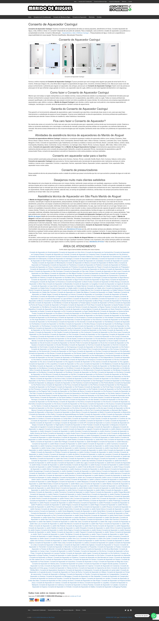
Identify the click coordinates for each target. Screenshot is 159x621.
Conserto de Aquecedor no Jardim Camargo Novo (69, 446)
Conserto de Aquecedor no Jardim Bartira (62, 439)
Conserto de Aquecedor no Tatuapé (117, 511)
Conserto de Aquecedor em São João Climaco (79, 271)
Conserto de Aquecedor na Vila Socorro (98, 402)
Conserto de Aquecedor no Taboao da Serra (63, 568)
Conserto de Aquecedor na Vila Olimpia (79, 378)
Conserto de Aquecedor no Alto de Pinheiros (51, 410)
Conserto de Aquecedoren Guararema (52, 570)
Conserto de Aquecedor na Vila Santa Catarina (105, 393)
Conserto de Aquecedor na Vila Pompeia (70, 387)
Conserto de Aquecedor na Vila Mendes (55, 359)
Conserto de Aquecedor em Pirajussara (116, 267)
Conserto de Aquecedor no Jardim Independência (75, 473)
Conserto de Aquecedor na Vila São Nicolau (43, 402)
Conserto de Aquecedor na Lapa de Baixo (59, 299)
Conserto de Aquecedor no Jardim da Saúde (89, 456)
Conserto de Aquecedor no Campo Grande (86, 418)
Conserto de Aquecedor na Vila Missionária (89, 368)
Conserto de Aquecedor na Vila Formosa (105, 349)
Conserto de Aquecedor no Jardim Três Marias (57, 534)
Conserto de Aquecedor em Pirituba (42, 269)
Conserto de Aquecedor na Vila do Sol (94, 343)
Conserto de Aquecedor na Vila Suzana (101, 404)
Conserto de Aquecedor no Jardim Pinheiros (74, 501)
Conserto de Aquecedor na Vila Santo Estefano (56, 397)
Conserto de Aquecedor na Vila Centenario (77, 332)
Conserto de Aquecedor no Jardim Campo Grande (103, 446)
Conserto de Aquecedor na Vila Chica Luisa (106, 332)
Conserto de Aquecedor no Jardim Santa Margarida (56, 511)
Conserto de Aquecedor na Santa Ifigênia (78, 309)
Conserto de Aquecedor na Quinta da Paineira (65, 307)
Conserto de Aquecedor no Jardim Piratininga (105, 501)
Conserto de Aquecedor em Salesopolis (79, 570)
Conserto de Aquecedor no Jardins (77, 543)
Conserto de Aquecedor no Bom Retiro (42, 414)
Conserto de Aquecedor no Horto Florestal (78, 425)
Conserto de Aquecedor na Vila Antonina (88, 320)
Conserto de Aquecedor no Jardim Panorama (51, 492)
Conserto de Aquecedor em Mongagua (58, 576)
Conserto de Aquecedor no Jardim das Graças (84, 458)
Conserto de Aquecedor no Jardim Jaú (72, 477)
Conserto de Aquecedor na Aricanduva (52, 282)
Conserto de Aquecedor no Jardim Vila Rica (91, 540)
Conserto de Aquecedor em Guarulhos (62, 561)
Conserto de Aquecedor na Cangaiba (85, 284)
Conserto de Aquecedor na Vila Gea (89, 351)
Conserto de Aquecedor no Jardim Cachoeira (103, 444)
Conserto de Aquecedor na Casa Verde (44, 286)
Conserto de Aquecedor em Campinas (106, 566)
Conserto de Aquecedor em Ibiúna (72, 583)
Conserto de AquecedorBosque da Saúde (69, 414)
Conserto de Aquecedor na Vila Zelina (66, 408)
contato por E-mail (75, 596)
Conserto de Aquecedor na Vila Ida (116, 355)
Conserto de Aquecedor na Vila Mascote (105, 313)
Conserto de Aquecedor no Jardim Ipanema (106, 473)
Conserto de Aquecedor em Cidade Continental (103, 286)
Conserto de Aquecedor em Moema (78, 263)
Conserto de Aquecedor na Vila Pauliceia (68, 383)
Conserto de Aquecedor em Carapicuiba (115, 576)
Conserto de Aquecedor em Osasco (108, 559)
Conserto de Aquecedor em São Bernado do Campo (96, 557)
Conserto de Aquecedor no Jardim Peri (86, 498)
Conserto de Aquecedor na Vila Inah (41, 357)
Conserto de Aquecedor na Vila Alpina (90, 315)
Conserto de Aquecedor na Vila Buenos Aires (93, 326)
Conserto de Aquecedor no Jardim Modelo (85, 486)
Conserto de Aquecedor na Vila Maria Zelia (60, 277)
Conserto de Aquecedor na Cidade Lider (47, 290)
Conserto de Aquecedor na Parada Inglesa (76, 303)
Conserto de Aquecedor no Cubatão (106, 585)
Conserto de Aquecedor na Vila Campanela (50, 328)
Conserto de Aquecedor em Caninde (57, 254)
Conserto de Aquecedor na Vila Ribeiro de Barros (68, 391)
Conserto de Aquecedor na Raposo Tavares (96, 307)
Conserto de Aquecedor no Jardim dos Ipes (43, 463)
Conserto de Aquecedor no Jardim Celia (93, 450)
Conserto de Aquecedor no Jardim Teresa (100, 532)
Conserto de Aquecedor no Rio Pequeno (93, 513)
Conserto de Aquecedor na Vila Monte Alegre (49, 370)
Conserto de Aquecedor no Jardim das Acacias (58, 456)
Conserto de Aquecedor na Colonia (63, 294)
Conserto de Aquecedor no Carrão (98, 421)
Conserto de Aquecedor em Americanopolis (44, 252)
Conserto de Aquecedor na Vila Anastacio (72, 317)
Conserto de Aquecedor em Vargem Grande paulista (101, 564)
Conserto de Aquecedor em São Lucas (108, 271)
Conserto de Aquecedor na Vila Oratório (106, 378)
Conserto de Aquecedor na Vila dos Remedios (53, 345)
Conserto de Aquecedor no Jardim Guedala (58, 471)
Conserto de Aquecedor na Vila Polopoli (42, 387)
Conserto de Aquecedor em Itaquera (64, 261)
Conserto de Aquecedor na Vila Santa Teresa (93, 395)
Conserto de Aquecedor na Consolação (90, 294)
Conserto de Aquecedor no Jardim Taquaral (71, 532)
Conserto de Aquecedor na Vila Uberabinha (86, 406)
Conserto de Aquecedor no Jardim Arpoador (63, 555)
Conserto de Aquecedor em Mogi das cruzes (113, 561)
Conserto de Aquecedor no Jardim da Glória (64, 454)
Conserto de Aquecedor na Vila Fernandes (45, 349)
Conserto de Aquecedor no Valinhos (56, 566)
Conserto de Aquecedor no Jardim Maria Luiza (68, 484)
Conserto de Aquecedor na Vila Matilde (64, 326)
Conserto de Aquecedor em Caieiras (48, 583)
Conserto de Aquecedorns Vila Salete (76, 393)
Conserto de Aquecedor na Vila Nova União (50, 378)
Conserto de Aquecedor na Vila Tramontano (57, 406)
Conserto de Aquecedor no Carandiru (73, 421)
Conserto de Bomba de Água (100, 1)
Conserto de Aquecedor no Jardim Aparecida (115, 435)
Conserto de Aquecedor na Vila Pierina (85, 385)
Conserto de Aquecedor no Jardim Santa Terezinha (73, 515)
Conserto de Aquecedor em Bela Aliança (106, 282)
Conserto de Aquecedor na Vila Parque (117, 381)
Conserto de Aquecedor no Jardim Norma (63, 490)
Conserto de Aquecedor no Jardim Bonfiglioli (83, 442)
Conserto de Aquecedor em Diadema (66, 557)
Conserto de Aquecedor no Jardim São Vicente (81, 526)
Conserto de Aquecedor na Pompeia (55, 305)
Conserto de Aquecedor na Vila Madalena (97, 364)
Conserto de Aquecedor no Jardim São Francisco (103, 519)
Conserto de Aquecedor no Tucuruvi (107, 545)
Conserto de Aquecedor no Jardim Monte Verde (76, 488)
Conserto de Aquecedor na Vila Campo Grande (107, 328)
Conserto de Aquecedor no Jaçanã (56, 429)
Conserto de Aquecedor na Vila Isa (107, 359)
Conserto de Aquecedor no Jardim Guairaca (66, 469)
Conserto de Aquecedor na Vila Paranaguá (89, 381)
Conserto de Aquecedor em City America (114, 254)
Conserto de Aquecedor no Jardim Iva (117, 475)
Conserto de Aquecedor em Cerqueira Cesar (85, 254)
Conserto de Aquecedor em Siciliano (53, 275)
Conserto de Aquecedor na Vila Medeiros (67, 357)
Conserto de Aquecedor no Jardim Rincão (113, 505)
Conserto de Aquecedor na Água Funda (70, 280)
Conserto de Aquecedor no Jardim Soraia (87, 530)
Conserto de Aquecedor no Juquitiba (97, 583)
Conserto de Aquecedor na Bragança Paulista (111, 587)
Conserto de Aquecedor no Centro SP (73, 423)
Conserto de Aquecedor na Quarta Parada (109, 305)
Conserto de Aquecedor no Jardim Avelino (106, 437)
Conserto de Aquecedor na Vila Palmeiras (60, 381)
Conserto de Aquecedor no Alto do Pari (80, 410)
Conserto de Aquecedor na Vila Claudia (49, 332)
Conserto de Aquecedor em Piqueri (90, 267)
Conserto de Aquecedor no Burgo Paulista (80, 416)
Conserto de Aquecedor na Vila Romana (98, 391)
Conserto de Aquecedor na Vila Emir (106, 345)
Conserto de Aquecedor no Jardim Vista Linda (50, 543)
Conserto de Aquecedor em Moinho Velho (104, 263)
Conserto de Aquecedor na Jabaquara (41, 383)
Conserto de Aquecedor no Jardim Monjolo (114, 486)
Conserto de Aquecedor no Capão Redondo (46, 421)
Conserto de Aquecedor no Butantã (106, 416)
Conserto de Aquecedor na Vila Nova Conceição (55, 376)
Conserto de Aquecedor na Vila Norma (90, 374)
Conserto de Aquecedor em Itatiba (84, 587)
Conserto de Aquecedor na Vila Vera (41, 408)
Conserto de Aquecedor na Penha (102, 303)
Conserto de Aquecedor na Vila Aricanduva (43, 322)
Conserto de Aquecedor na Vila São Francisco (53, 399)
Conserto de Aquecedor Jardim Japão (78, 553)
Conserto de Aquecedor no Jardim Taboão (42, 532)
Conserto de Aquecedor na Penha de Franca (70, 549)
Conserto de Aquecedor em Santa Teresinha (106, 309)
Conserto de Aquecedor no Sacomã (66, 513)
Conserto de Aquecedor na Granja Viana (81, 296)
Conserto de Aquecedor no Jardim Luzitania (85, 479)
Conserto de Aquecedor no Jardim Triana (87, 534)
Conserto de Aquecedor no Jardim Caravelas (71, 448)
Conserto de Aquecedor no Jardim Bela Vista (92, 439)
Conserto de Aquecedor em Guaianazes (107, 256)
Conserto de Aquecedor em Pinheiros (65, 267)
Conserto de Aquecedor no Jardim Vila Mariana (60, 540)
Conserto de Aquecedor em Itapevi (74, 578)
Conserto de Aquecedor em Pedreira (90, 265)
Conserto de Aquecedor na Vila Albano (50, 313)
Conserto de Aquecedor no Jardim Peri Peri (114, 498)
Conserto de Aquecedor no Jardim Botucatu (113, 442)
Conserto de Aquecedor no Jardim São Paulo (88, 524)
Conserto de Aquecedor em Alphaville (117, 555)
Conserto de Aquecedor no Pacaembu (84, 547)
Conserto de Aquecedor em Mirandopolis (51, 263)
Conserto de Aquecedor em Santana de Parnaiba (46, 578)
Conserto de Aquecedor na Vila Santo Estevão (88, 397)
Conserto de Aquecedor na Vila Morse (59, 372)
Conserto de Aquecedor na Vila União (114, 406)
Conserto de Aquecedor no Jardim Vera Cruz (64, 538)
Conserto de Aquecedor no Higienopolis (50, 425)
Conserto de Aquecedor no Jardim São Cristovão (70, 519)
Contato (130, 1)
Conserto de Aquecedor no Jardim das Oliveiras (47, 461)
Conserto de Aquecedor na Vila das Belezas (91, 338)
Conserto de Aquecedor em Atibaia (94, 572)
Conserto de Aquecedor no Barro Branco (67, 412)
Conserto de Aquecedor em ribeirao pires (45, 564)
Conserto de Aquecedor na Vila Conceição (64, 334)
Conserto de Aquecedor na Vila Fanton (115, 347)
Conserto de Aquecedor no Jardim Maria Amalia (105, 482)
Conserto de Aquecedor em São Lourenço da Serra (57, 580)
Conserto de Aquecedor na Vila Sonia (48, 404)
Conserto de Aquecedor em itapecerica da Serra (94, 568)
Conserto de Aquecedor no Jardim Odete (91, 490)
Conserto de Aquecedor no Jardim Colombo (105, 452)
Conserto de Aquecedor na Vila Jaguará (60, 362)
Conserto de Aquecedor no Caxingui (48, 423)
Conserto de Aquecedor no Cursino (98, 423)
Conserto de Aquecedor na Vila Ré (109, 389)
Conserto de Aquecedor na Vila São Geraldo (84, 399)
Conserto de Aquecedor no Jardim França (109, 467)
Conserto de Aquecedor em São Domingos (49, 271)
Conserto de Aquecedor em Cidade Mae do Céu (77, 290)
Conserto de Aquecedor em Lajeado (102, 543)
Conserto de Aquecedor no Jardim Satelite (42, 528)
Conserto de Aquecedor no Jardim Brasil (45, 444)
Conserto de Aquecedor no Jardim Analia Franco (64, 433)
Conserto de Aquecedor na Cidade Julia (91, 288)
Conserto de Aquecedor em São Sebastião (87, 576)
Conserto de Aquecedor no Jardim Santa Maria (90, 511)
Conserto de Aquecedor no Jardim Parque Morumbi (112, 492)
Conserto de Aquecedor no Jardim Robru (69, 507)
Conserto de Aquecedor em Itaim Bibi (111, 259)
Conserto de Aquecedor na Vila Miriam (60, 368)
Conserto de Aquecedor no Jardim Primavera (65, 503)
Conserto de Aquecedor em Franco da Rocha (67, 572)
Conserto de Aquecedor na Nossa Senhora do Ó (60, 301)
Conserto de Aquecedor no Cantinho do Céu (115, 418)
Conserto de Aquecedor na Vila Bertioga (109, 324)
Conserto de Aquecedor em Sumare (78, 275)
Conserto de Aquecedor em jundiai (71, 564)
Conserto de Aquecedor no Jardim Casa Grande (102, 448)
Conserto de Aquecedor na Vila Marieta (48, 303)
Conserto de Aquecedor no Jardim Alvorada (66, 431)
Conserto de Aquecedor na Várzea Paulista (79, 585)
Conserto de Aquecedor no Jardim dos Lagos (73, 463)
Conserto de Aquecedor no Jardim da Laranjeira (95, 454)
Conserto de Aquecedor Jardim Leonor (98, 477)
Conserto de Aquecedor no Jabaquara (106, 427)
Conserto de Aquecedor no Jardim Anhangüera (83, 435)
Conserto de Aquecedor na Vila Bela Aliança (80, 324)
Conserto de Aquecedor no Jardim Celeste (65, 450)
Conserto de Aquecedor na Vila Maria (49, 366)
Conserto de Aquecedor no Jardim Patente (44, 494)
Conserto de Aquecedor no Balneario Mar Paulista (110, 410)
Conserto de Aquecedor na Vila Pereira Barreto (98, 383)
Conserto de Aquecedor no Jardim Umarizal (74, 536)
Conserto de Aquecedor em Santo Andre (59, 559)
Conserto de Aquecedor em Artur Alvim (72, 252)
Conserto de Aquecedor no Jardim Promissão (96, 503)
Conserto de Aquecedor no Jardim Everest (115, 465)
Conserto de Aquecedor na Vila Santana (64, 395)
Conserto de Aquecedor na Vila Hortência (105, 553)
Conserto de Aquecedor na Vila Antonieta (60, 320)
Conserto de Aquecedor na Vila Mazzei (78, 328)
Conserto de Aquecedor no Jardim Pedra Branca (97, 496)
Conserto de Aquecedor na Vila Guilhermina (58, 355)
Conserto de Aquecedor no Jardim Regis (85, 505)
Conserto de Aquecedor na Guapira (107, 296)
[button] (153, 615)
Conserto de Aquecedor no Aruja (87, 561)
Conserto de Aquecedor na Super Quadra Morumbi (82, 311)
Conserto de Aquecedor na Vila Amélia (116, 315)
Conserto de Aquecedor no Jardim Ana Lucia (95, 433)
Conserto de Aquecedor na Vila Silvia (71, 402)
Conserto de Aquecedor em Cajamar (81, 566)
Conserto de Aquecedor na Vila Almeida (63, 315)
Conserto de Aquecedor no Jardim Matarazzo (76, 437)
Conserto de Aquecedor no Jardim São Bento (71, 517)
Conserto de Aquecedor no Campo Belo (58, 418)
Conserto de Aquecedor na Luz (109, 299)
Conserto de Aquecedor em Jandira (98, 578)
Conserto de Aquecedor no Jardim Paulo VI (66, 496)
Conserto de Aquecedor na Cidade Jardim (63, 288)
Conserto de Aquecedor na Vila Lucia (70, 364)
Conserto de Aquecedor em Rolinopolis (68, 269)
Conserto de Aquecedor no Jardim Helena (87, 471)
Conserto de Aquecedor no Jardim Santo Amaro (107, 515)
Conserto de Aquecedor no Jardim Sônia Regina (57, 530)
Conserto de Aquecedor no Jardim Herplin (115, 471)
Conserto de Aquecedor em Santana (93, 269)
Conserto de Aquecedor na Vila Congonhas (94, 334)
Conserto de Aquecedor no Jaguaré (80, 429)
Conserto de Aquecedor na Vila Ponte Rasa (99, 387)
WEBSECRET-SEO (111, 617)
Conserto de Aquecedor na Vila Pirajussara (113, 385)
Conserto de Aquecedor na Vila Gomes (41, 353)
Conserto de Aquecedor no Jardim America (96, 431)
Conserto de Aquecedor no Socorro (42, 513)
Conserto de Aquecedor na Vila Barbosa (100, 322)
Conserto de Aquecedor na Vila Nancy (110, 372)
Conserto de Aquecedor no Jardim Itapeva (90, 475)
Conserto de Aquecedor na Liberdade (85, 299)
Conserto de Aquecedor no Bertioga (54, 574)
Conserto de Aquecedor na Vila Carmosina (66, 330)
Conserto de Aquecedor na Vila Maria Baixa (106, 366)
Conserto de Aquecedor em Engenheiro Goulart (45, 256)
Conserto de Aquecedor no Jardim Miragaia (114, 458)
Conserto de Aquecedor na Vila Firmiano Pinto (75, 349)
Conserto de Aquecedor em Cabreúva (51, 585)
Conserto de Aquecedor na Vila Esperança (63, 347)
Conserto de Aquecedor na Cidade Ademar (72, 286)
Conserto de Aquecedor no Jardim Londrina (56, 479)
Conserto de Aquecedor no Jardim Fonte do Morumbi (77, 467)
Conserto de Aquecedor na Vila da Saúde (62, 338)
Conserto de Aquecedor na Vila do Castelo (104, 341)
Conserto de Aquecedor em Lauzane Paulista (50, 553)
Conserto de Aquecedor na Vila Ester (90, 347)
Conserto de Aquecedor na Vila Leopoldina (43, 364)
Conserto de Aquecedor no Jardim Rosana (98, 507)
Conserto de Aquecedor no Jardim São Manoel (56, 524)
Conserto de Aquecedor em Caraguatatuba (105, 574)
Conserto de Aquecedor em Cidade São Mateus (73, 292)
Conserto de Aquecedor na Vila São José (113, 399)
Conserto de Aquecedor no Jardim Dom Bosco (112, 461)
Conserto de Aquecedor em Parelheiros (64, 265)
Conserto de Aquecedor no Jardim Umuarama (105, 536)
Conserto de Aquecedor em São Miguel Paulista (66, 273)
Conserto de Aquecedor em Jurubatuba (90, 261)
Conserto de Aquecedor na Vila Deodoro (51, 341)
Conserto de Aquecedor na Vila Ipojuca (82, 359)
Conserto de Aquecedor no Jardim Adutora (107, 429)
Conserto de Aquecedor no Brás (95, 414)
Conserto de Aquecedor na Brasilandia (59, 284)
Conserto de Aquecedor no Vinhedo (60, 587)
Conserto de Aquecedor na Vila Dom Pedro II (66, 343)
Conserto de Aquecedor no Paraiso (109, 547)
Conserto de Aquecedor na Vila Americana (43, 317)
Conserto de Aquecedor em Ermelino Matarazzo (77, 256)
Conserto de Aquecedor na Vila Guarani (100, 353)
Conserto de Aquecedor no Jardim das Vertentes (79, 461)
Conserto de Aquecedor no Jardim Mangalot (43, 482)
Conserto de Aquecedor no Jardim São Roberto (49, 526)
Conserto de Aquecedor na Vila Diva (77, 341)
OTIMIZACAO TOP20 (126, 617)
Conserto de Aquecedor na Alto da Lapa (93, 408)
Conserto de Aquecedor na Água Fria (43, 280)
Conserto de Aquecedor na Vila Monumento (79, 370)
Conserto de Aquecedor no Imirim (58, 427)
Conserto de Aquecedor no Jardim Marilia (97, 484)
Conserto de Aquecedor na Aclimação (88, 277)
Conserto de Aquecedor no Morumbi (58, 547)
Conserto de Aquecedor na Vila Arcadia (116, 320)
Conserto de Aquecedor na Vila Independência (97, 357)
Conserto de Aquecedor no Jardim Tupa (114, 534)
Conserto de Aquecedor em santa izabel (106, 570)
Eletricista (124, 1)
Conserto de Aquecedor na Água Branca (115, 277)
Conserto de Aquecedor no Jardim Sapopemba (113, 526)
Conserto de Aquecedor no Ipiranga (81, 427)
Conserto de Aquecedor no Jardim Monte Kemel (44, 488)
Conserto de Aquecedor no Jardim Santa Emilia (56, 509)
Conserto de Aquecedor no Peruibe (78, 574)
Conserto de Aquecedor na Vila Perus (58, 385)
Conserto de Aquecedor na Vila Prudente (83, 389)
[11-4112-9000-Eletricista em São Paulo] (50, 8)
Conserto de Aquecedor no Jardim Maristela (55, 486)
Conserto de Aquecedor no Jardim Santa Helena (89, 509)
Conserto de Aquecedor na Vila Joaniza (87, 362)
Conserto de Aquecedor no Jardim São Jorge (97, 522)
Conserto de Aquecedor (114, 1)
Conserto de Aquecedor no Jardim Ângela (53, 435)
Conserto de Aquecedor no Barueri (41, 557)
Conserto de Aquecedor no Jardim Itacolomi (60, 475)
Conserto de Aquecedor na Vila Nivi (64, 374)
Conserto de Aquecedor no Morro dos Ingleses (79, 545)
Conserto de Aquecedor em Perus (41, 267)
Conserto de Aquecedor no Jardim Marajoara (73, 482)
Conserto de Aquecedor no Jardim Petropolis (44, 501)
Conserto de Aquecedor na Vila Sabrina (50, 393)
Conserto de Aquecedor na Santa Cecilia (49, 309)
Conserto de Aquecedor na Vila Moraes (108, 370)
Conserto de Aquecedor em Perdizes (115, 265)
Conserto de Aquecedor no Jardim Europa (86, 465)
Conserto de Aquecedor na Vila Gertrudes (115, 351)
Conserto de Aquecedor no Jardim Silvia (101, 528)
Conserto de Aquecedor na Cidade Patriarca (108, 290)
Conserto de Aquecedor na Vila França (63, 351)
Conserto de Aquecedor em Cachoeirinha (99, 252)
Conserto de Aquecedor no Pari (45, 515)
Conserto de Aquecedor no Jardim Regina (57, 505)
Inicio (75, 1)
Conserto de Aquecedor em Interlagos (60, 259)
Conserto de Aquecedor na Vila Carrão (93, 330)
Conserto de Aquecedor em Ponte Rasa (81, 305)
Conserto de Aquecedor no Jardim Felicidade (44, 467)
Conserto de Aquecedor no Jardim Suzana (116, 530)
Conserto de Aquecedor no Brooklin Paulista (50, 416)
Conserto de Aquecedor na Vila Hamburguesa (89, 355)
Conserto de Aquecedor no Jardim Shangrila (71, 528)
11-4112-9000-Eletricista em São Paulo (43, 617)
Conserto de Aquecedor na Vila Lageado (115, 362)
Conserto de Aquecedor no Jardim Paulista (106, 494)
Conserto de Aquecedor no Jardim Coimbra (75, 452)
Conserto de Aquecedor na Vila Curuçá (107, 336)
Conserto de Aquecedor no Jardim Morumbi (107, 488)
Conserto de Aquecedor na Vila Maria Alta (77, 366)
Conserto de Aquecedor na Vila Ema (81, 345)
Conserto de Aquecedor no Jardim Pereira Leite (57, 498)
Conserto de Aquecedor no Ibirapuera (105, 425)
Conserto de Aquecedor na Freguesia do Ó (53, 296)
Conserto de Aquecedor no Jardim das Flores (52, 458)
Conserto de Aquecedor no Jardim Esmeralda (56, 465)
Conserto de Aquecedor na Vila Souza (74, 404)
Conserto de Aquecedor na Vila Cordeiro (52, 336)
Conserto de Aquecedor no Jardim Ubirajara (44, 536)
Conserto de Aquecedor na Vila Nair (85, 372)
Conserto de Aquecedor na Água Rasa (96, 280)
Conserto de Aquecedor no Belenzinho (117, 412)
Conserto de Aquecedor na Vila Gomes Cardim (71, 353)
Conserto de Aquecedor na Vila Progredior (55, 389)
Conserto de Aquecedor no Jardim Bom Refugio (51, 442)
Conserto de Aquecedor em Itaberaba (85, 259)
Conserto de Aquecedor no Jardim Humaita (43, 473)
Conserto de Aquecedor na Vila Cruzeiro (79, 336)
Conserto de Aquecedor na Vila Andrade (100, 317)
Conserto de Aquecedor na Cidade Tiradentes (105, 292)
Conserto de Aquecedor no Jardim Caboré (73, 444)
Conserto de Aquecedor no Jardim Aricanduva (45, 437)
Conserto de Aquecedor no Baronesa (41, 412)
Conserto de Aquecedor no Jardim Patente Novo (75, 494)
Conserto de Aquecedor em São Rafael (96, 273)
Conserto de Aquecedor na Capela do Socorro (114, 284)
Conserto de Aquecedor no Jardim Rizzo (42, 507)
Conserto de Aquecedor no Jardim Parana (81, 492)
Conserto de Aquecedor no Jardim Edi (101, 463)
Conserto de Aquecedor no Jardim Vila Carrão (95, 538)
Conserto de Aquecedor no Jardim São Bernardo (103, 517)
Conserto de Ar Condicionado (85, 1)
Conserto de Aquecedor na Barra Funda (79, 282)
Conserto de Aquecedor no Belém (93, 412)
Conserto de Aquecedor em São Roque (87, 580)
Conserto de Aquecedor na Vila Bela (53, 324)
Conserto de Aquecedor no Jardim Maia (114, 479)
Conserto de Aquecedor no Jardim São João (66, 522)
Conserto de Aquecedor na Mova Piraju (90, 301)
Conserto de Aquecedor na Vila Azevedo (72, 322)
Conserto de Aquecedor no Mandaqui (50, 545)
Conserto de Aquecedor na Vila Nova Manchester (88, 376)
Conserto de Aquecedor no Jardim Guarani (96, 469)
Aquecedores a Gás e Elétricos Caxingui (75, 33)
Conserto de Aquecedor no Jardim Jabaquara (44, 477)
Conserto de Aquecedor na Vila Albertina (77, 313)
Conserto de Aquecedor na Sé (55, 311)
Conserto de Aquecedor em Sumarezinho (104, 275)
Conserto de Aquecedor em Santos (84, 559)
